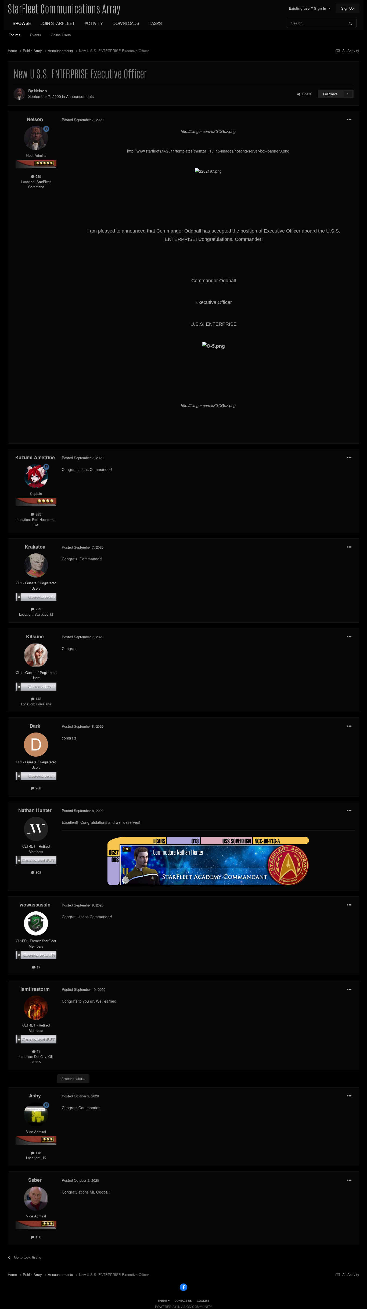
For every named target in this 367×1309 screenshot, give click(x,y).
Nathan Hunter (35, 810)
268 (37, 788)
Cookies (203, 1301)
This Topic (329, 23)
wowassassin (35, 904)
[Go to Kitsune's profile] (36, 655)
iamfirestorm (35, 988)
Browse (22, 23)
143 (37, 698)
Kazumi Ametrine (35, 457)
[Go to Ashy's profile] (36, 1114)
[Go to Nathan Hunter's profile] (36, 829)
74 (37, 1051)
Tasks (155, 23)
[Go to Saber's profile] (36, 1199)
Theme (163, 1301)
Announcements (80, 96)
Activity (94, 23)
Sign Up (347, 8)
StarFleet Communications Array (64, 8)
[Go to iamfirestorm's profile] (36, 1008)
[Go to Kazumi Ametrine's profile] (36, 476)
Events (35, 34)
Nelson (40, 90)
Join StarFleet (58, 23)
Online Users (61, 34)
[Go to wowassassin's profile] (36, 923)
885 (37, 514)
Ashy (35, 1095)
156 (37, 1236)
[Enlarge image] (208, 170)
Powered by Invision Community (183, 1306)
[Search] (350, 23)
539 (37, 176)
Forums (14, 34)
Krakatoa (35, 546)
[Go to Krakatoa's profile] (36, 565)
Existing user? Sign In (308, 8)
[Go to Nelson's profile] (19, 94)
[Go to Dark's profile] (36, 745)
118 (37, 1152)
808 (37, 872)
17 (37, 967)
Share (305, 93)
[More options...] (349, 120)
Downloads (126, 23)
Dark (35, 725)
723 (37, 608)
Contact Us (183, 1301)
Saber (35, 1179)
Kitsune (35, 636)
